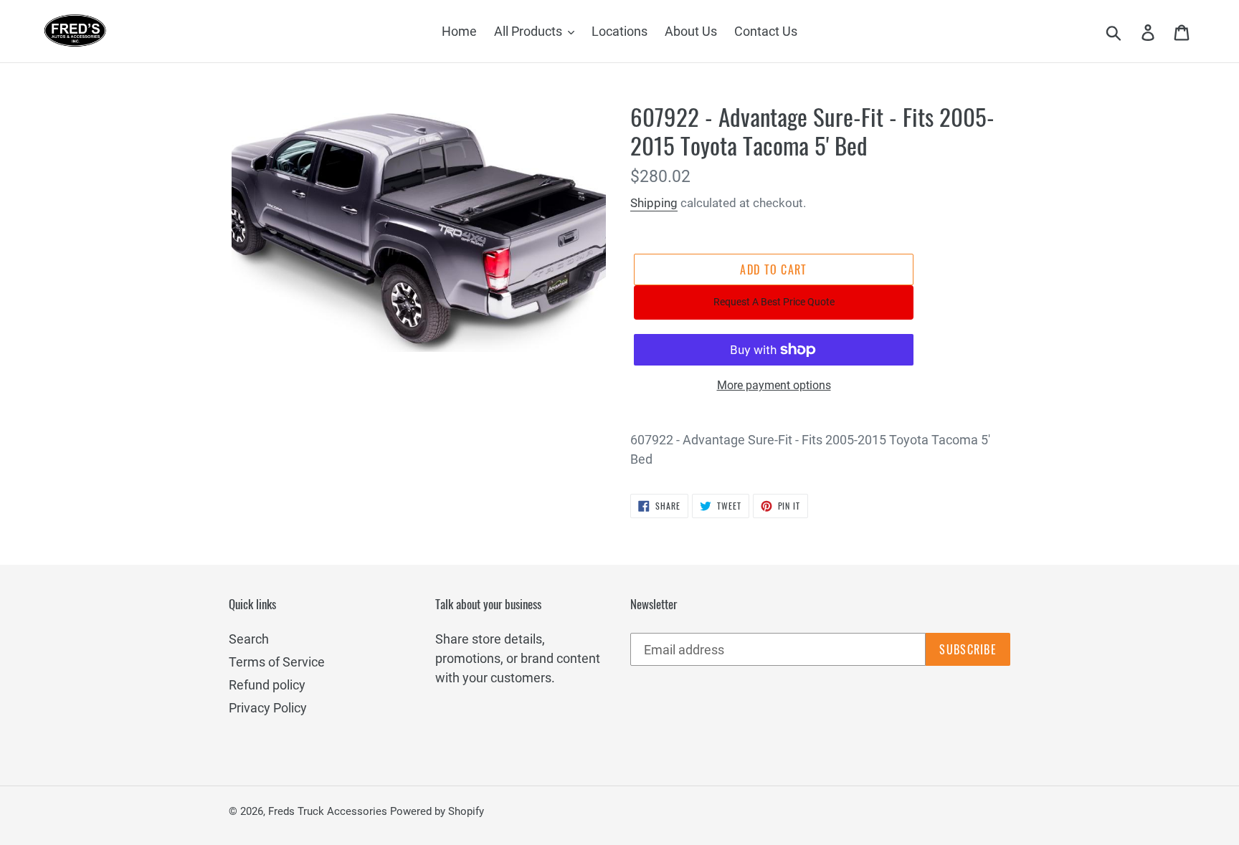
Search (249, 638)
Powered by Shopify (437, 811)
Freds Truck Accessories (329, 811)
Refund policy (267, 684)
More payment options (774, 385)
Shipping (654, 203)
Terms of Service (277, 661)
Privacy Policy (268, 707)
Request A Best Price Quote (774, 301)
